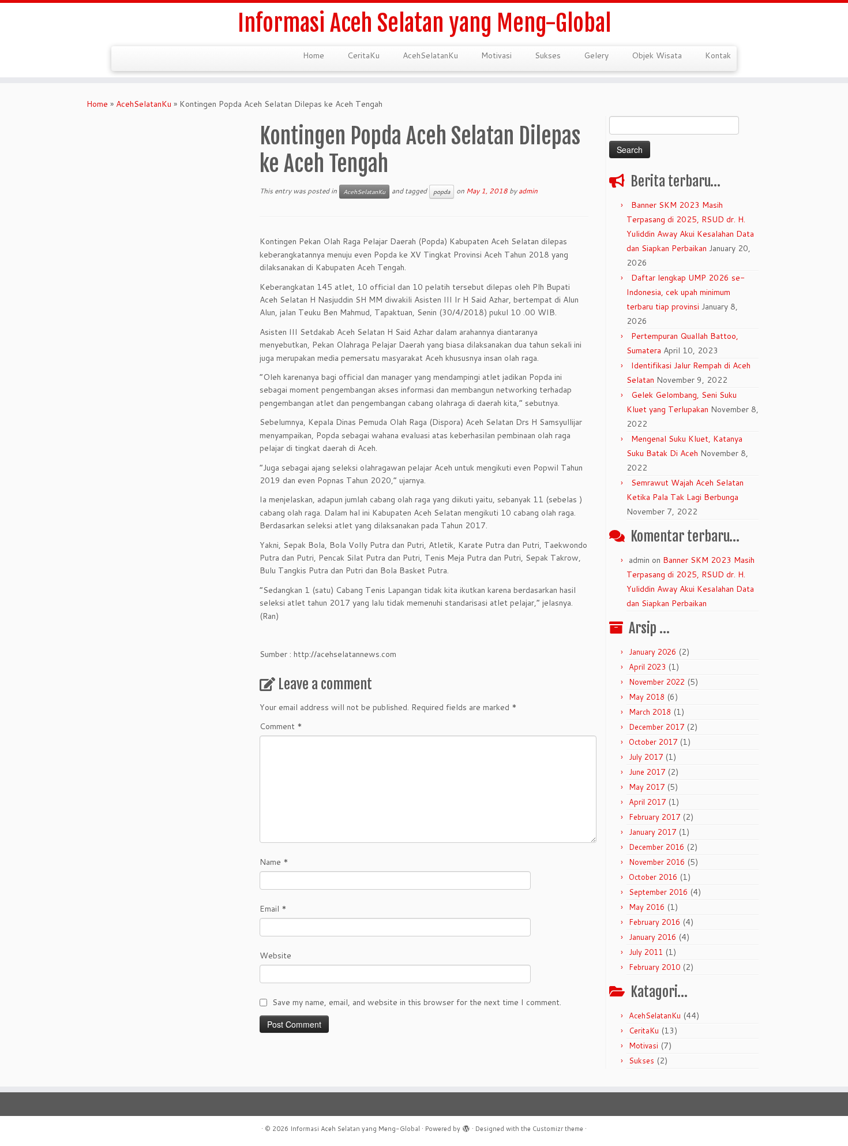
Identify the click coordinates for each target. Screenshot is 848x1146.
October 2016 (653, 877)
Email (273, 908)
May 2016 (647, 907)
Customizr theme (557, 1128)
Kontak (718, 55)
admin (528, 191)
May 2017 (647, 787)
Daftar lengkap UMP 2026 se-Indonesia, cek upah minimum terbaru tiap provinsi (685, 292)
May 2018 (647, 697)
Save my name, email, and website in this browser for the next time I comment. (416, 1002)
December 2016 (656, 847)
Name (274, 862)
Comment (281, 726)
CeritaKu (363, 55)
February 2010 (654, 967)
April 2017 (647, 802)
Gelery (596, 55)
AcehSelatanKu (430, 55)
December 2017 (656, 727)
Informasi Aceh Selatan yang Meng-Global (424, 23)
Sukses (548, 55)
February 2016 (654, 922)
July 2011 (646, 952)
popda (441, 192)
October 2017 (653, 742)
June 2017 (647, 772)
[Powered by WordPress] (466, 1126)
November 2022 (657, 682)
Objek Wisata (657, 55)
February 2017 (654, 817)
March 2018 (650, 712)
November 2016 (657, 862)
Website (275, 955)
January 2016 (652, 937)
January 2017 (652, 832)
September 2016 (658, 892)
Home (313, 55)
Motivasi (496, 55)
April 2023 (647, 667)
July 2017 (646, 757)
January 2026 (652, 652)
